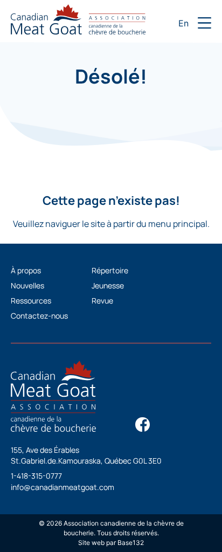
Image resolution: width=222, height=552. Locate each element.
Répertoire (110, 270)
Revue (102, 300)
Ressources (31, 300)
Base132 (130, 543)
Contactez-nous (39, 315)
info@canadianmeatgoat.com (62, 487)
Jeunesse (108, 285)
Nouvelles (27, 285)
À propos (26, 270)
